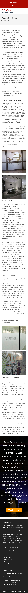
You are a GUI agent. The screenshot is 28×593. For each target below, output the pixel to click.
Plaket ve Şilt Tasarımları (9, 553)
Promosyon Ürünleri (8, 559)
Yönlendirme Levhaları (9, 566)
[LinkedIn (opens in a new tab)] (16, 5)
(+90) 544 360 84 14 (11, 584)
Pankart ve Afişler (8, 561)
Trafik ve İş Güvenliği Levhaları (10, 550)
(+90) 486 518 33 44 (14, 2)
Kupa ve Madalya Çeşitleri (9, 555)
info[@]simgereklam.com (14, 580)
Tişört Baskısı (7, 564)
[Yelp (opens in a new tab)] (17, 5)
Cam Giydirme (7, 20)
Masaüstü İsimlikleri (8, 557)
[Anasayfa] (1, 20)
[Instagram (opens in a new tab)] (14, 5)
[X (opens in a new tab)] (10, 5)
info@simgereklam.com (14, 4)
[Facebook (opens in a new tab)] (12, 5)
